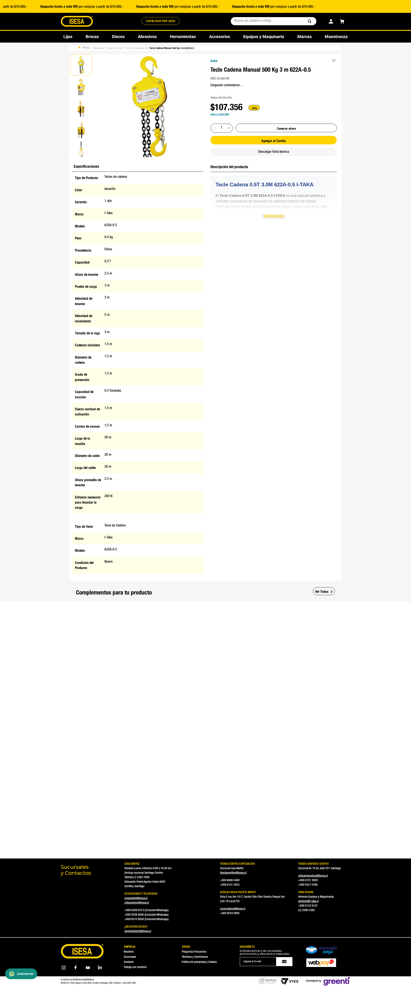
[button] (74, 656)
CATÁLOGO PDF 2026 (160, 21)
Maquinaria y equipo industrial (108, 48)
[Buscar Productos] (310, 21)
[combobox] (273, 21)
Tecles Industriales (136, 48)
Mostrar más (274, 216)
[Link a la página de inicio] (85, 48)
